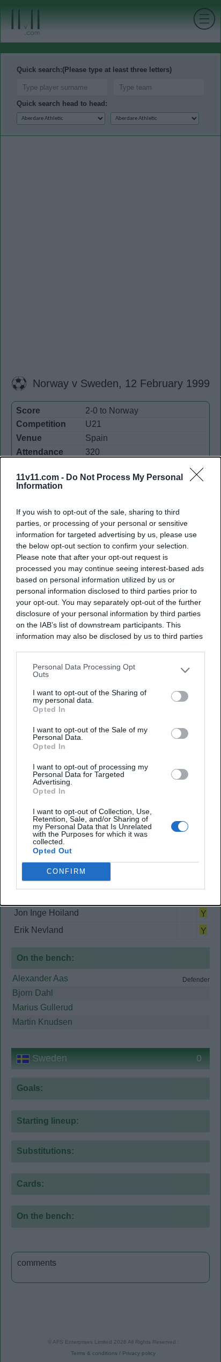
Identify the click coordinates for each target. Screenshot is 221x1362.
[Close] (200, 478)
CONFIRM (66, 871)
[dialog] (110, 681)
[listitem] (110, 670)
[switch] (179, 696)
